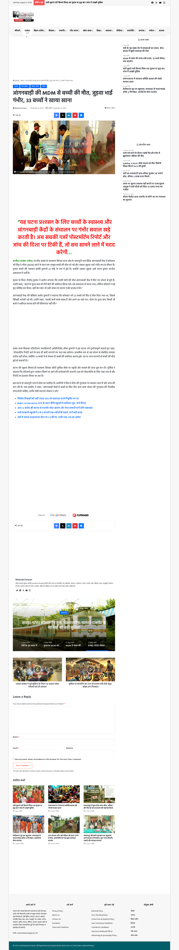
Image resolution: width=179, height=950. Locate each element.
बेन (64, 612)
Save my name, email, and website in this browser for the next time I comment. (48, 759)
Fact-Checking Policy (99, 915)
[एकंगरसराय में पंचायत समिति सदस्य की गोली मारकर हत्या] (64, 794)
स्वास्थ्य (109, 30)
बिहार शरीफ (39, 30)
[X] (23, 590)
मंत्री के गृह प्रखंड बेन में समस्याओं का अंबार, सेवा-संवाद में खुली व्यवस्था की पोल (64, 625)
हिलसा (51, 30)
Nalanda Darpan (21, 108)
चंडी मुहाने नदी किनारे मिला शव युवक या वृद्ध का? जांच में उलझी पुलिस (27, 807)
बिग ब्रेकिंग (24, 86)
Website (69, 748)
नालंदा (27, 30)
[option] (64, 625)
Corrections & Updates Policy (102, 919)
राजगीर (62, 30)
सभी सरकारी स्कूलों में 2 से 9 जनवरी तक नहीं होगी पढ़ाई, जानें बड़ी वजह (49, 413)
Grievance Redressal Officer (102, 931)
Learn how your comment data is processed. (57, 771)
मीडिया (119, 30)
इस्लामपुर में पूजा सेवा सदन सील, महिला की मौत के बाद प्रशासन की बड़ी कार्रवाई (98, 807)
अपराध (141, 30)
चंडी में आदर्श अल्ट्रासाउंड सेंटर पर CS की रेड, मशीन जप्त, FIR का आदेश (49, 417)
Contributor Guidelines (100, 927)
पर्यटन (151, 30)
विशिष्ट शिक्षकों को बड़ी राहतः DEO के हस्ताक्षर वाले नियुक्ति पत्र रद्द (48, 399)
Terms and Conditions (60, 927)
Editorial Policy (97, 911)
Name (16, 737)
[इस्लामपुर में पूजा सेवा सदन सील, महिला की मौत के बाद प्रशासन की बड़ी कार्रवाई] (99, 794)
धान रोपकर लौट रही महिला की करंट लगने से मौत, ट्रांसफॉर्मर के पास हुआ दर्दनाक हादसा (63, 838)
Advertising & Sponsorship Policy (104, 935)
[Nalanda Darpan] (23, 16)
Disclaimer (56, 923)
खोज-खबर (87, 30)
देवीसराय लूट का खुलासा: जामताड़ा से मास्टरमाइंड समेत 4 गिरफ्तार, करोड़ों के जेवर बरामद (27, 838)
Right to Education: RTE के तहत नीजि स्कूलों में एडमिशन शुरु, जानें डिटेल (51, 403)
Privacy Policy (57, 911)
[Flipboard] (80, 515)
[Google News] (58, 515)
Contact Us (56, 919)
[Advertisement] (115, 14)
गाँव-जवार (74, 30)
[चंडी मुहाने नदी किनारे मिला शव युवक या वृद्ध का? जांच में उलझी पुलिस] (28, 794)
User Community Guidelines (102, 923)
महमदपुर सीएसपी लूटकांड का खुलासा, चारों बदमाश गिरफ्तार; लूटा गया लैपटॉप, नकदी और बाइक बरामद (98, 838)
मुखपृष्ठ (16, 80)
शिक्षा (98, 30)
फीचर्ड (17, 30)
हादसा (161, 30)
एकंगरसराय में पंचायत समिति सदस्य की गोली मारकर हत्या (69, 2)
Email (16, 748)
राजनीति (130, 30)
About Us (55, 915)
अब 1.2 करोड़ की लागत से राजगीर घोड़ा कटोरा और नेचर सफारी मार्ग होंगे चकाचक (55, 408)
